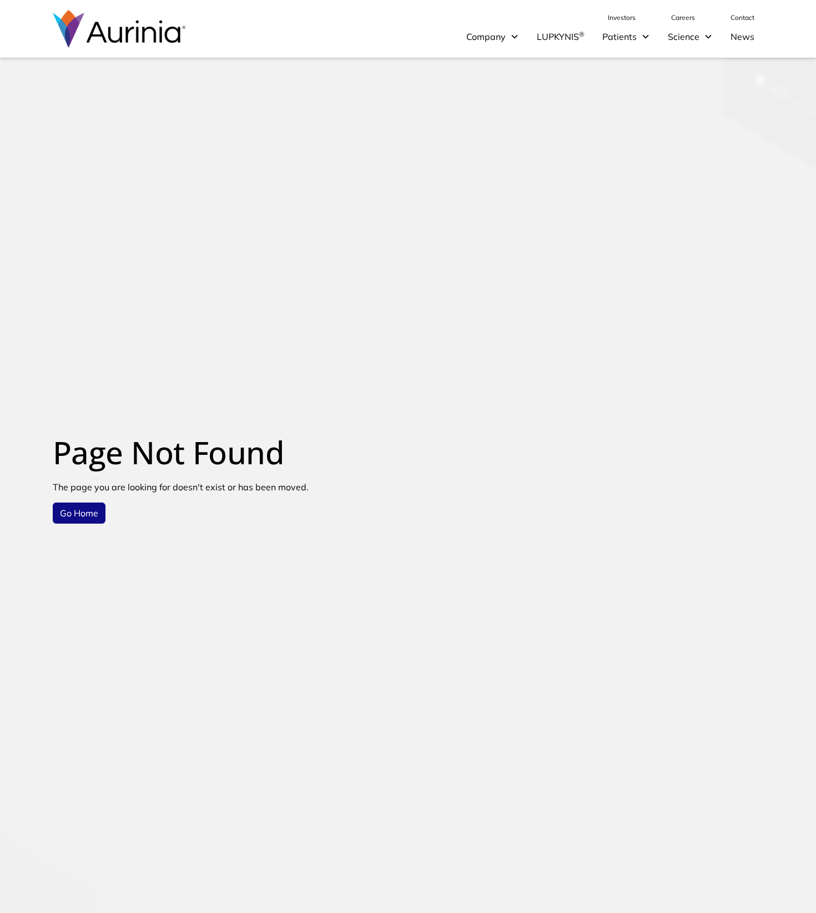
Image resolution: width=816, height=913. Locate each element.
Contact (742, 17)
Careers (683, 17)
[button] (492, 37)
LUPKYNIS (561, 36)
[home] (119, 29)
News (742, 36)
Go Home (79, 513)
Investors (622, 17)
